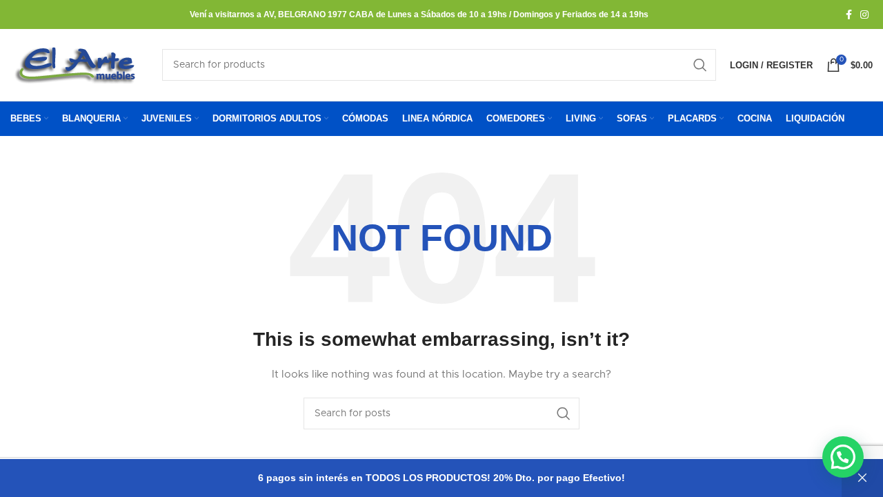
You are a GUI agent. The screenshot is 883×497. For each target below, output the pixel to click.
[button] (843, 457)
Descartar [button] (862, 478)
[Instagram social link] (864, 14)
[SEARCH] (700, 65)
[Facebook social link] (849, 14)
